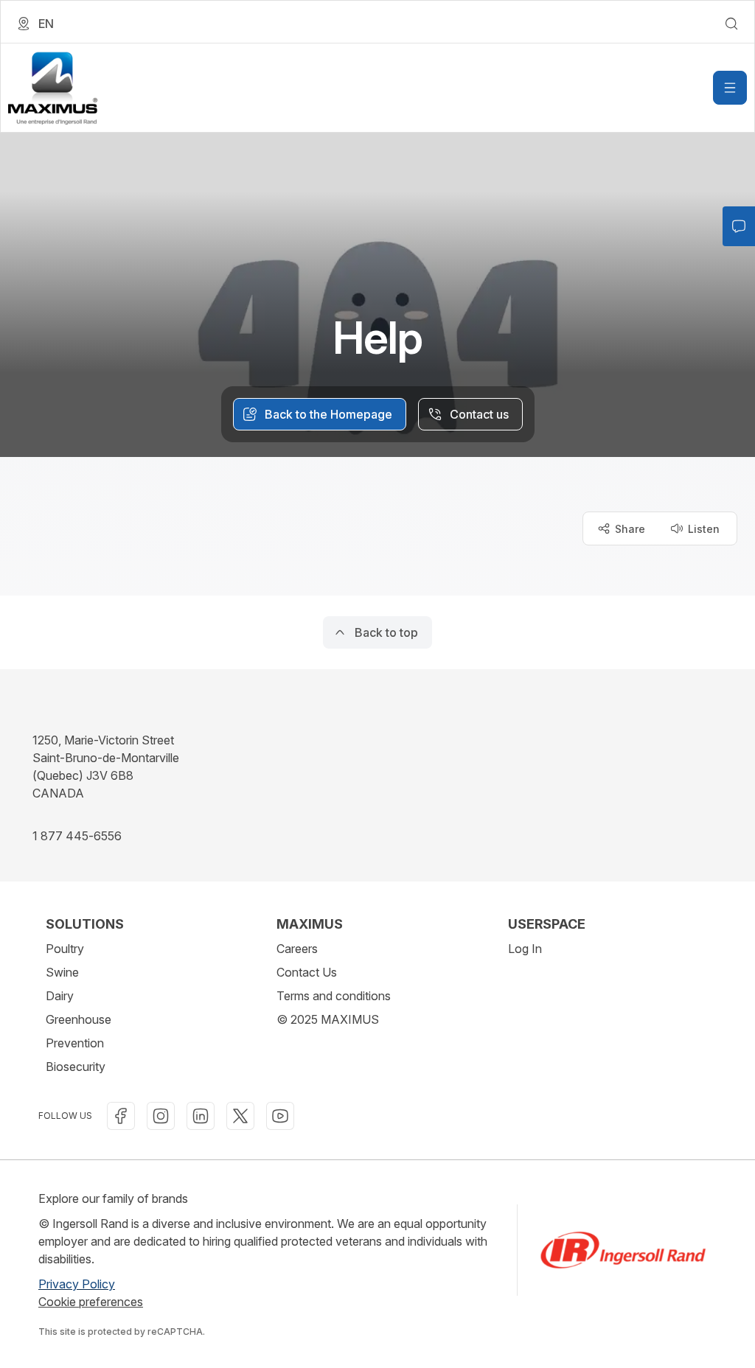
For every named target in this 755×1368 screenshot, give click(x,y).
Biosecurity (75, 1066)
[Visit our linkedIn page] (201, 1116)
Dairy (60, 995)
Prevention (75, 1043)
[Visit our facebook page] (121, 1116)
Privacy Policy (76, 1284)
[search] (731, 24)
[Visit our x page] (240, 1116)
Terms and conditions (333, 995)
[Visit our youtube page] (280, 1116)
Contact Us (306, 972)
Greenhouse (78, 1019)
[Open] (730, 88)
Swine (62, 972)
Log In (525, 948)
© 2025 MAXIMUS (327, 1019)
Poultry (65, 948)
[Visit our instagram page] (161, 1116)
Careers (297, 948)
